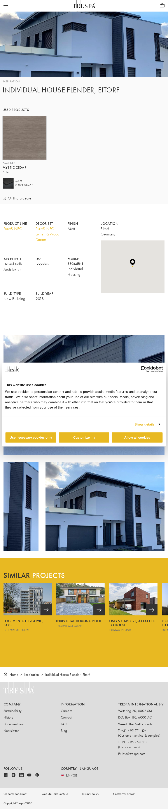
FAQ (64, 724)
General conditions (16, 794)
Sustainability (12, 711)
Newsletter (11, 731)
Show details (144, 424)
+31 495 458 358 (134, 742)
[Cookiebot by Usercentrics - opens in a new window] (144, 369)
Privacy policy (90, 794)
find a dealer (23, 198)
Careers (66, 711)
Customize (81, 437)
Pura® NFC (13, 228)
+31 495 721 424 (134, 731)
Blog (64, 731)
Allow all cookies (137, 437)
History (8, 717)
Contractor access (124, 794)
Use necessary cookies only (31, 437)
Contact (66, 717)
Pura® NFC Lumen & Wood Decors (48, 234)
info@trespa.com (133, 754)
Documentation (14, 724)
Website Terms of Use (55, 794)
